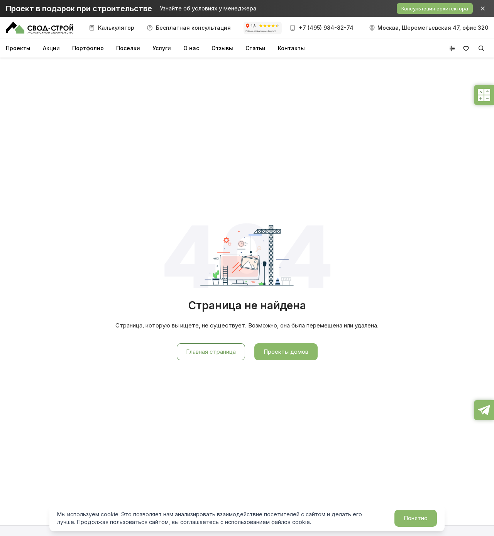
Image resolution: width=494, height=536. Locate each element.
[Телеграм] (484, 410)
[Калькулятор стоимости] (484, 95)
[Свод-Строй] (39, 28)
